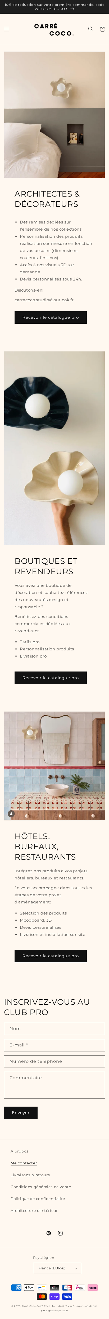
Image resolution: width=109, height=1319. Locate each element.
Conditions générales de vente (41, 1186)
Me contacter (24, 1163)
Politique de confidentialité (38, 1198)
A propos (20, 1151)
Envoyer (21, 1112)
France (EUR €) (52, 1268)
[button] (6, 29)
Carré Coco (29, 1306)
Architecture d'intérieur (34, 1210)
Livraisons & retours (30, 1175)
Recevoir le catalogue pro (50, 317)
